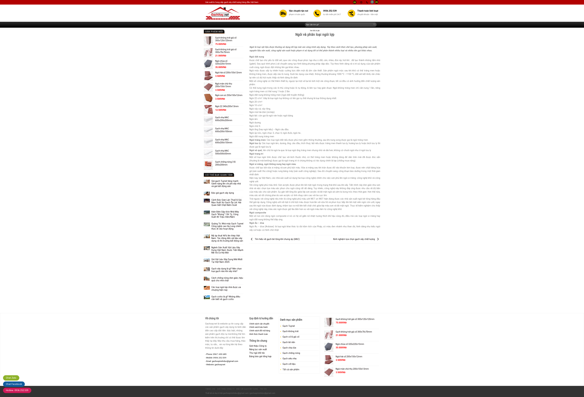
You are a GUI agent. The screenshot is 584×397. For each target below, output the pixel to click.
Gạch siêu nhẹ (290, 358)
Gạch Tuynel (289, 326)
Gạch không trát (291, 331)
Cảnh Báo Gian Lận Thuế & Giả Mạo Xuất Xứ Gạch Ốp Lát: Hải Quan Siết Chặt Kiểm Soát (226, 202)
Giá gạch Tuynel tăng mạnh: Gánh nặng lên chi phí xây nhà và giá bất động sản (226, 183)
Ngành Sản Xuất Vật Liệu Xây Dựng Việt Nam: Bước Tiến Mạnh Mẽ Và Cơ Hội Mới (227, 250)
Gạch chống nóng (291, 353)
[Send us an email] (376, 2)
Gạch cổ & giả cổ (291, 337)
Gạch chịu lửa (289, 348)
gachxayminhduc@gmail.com (236, 393)
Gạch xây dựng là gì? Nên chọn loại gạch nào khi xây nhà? (226, 269)
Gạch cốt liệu (289, 364)
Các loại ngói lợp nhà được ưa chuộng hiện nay (226, 288)
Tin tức (263, 389)
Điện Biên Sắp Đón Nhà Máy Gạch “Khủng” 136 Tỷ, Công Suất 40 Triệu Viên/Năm (225, 214)
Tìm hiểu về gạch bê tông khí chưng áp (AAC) (277, 239)
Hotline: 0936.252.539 (17, 390)
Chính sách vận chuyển (259, 323)
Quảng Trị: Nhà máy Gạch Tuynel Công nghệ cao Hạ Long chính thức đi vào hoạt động (227, 226)
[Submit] (374, 25)
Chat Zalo (11, 377)
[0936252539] (367, 2)
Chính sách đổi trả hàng (259, 330)
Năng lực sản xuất (258, 349)
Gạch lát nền (289, 342)
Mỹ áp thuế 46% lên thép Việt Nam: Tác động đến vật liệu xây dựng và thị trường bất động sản (227, 238)
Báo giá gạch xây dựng (222, 193)
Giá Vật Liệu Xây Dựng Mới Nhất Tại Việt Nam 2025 (226, 260)
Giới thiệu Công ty (258, 346)
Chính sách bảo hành (258, 327)
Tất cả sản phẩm (291, 369)
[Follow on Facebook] (372, 2)
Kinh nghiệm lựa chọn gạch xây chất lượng (354, 239)
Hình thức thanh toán (258, 334)
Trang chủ (210, 389)
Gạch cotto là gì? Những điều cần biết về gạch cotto (225, 297)
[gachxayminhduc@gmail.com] (355, 2)
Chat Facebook (14, 384)
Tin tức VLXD (315, 30)
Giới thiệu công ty (226, 389)
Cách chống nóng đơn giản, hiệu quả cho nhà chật (227, 279)
